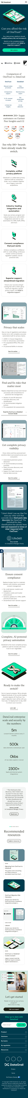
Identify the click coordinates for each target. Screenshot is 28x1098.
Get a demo (14, 50)
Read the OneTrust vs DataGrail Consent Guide (12, 412)
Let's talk (13, 708)
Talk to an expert (14, 1009)
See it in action (12, 351)
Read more (14, 814)
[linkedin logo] (13, 1059)
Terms (13, 1073)
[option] (5, 63)
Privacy (13, 1069)
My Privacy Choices (12, 1077)
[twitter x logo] (7, 1059)
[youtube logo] (19, 1059)
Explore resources (14, 841)
